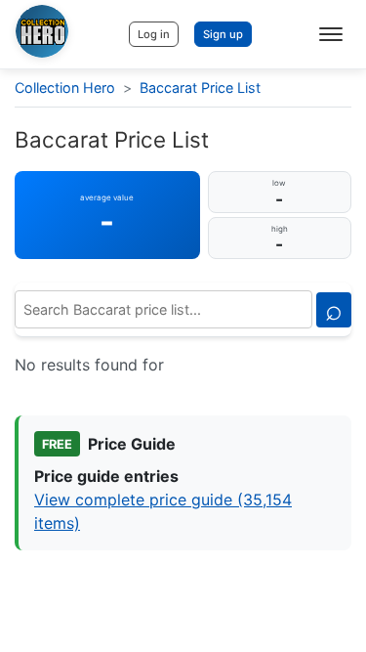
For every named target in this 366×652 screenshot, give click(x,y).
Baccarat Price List (200, 87)
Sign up (223, 34)
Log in (154, 34)
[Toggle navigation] (330, 34)
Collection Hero (65, 87)
